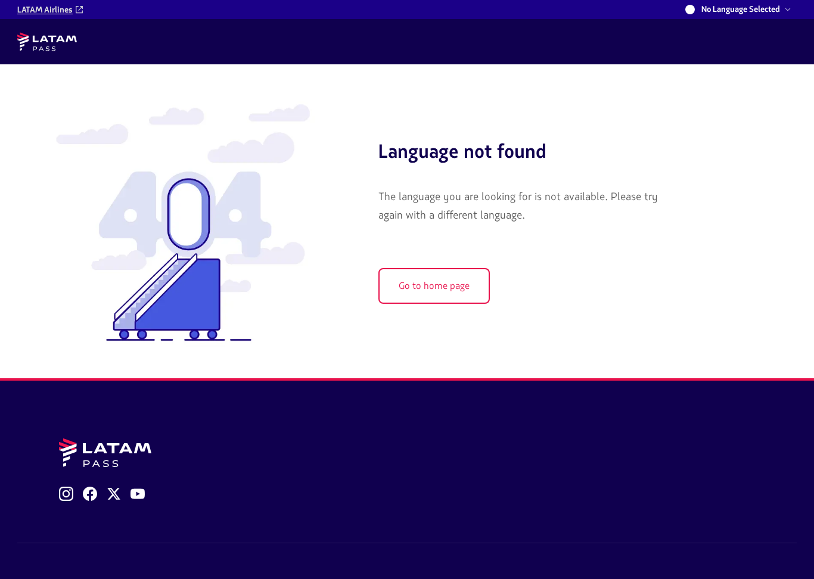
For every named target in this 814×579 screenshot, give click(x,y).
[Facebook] (90, 494)
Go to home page (434, 285)
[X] (114, 494)
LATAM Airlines (45, 9)
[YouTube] (138, 494)
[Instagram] (66, 494)
